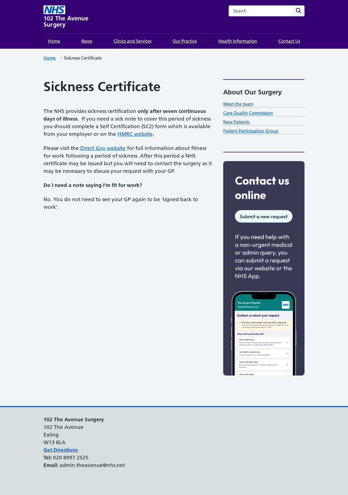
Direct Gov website (103, 148)
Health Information (237, 41)
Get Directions (61, 450)
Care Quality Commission (248, 113)
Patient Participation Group (250, 131)
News (86, 41)
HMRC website (135, 134)
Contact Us (289, 41)
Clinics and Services (132, 41)
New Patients (236, 122)
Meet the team (238, 104)
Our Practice (185, 41)
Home (54, 41)
